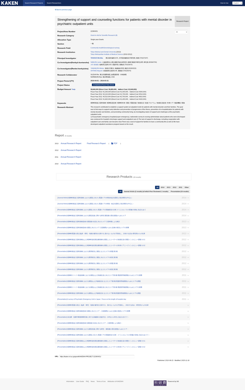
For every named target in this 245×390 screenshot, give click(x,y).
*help (73, 89)
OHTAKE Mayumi (97, 71)
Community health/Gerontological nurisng (105, 48)
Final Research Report (96, 143)
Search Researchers (54, 3)
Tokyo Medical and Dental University (103, 52)
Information (70, 381)
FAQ (87, 381)
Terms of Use (101, 381)
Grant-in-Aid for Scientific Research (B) (104, 35)
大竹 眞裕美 (95, 65)
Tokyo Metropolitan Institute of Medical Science (107, 54)
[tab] (123, 176)
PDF (115, 143)
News (93, 381)
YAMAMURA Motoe (97, 68)
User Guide (80, 381)
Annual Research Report (71, 143)
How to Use (224, 3)
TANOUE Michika (97, 58)
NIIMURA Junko (96, 62)
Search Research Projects (34, 3)
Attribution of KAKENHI (115, 381)
